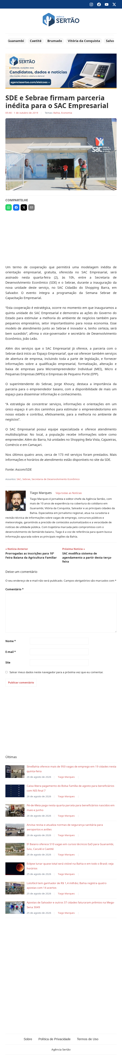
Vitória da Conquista (84, 41)
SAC (19, 479)
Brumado (54, 41)
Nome (10, 641)
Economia (66, 112)
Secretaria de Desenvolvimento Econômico (56, 479)
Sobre (28, 1039)
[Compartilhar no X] (24, 207)
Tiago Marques (66, 776)
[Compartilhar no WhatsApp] (8, 207)
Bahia (56, 112)
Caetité (35, 41)
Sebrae (26, 479)
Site (7, 662)
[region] (61, 236)
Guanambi (16, 41)
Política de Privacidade (54, 1039)
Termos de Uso (87, 1039)
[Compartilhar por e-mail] (31, 207)
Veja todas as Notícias (69, 493)
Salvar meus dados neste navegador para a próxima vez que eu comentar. (56, 672)
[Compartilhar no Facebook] (16, 207)
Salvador (113, 41)
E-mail (10, 652)
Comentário (14, 589)
